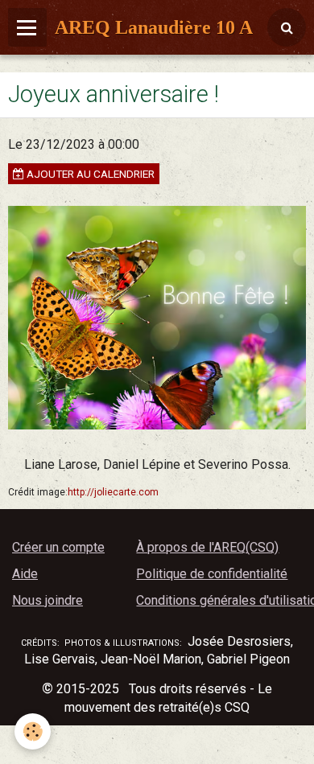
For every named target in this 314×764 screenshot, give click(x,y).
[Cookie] (32, 731)
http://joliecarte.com (113, 492)
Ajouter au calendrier (89, 173)
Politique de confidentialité (211, 573)
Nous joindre (47, 600)
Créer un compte (58, 547)
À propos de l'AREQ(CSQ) (207, 547)
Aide (25, 573)
